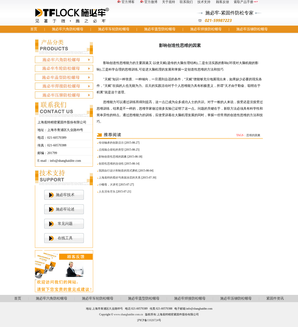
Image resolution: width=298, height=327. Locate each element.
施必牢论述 (65, 209)
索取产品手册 (243, 2)
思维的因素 (253, 135)
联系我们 (186, 2)
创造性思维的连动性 (111, 163)
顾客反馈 (222, 2)
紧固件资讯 (275, 298)
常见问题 (65, 224)
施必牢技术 (65, 195)
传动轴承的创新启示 (111, 142)
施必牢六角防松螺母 (67, 29)
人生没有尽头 (107, 191)
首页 (33, 29)
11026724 (152, 320)
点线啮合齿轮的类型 (111, 149)
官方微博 (150, 2)
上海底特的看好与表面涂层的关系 (120, 177)
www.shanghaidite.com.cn (128, 314)
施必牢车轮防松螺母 (113, 29)
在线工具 (65, 238)
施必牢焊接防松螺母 (206, 29)
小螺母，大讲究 (108, 184)
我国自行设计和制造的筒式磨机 (118, 170)
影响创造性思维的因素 (113, 156)
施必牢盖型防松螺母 (160, 29)
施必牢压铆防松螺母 (252, 29)
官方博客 (128, 2)
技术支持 (203, 2)
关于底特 (168, 2)
